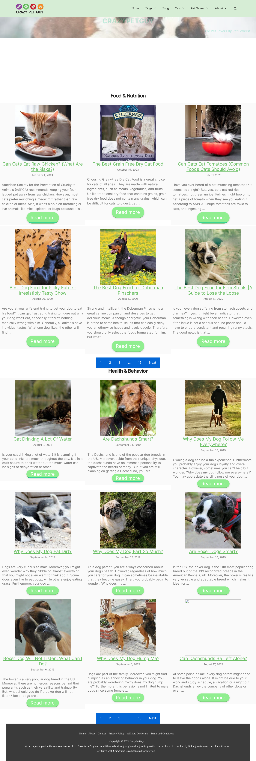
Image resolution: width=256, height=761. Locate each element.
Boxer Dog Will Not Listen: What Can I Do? (42, 661)
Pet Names (198, 8)
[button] (235, 8)
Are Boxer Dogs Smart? (213, 551)
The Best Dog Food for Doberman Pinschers (128, 290)
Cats (178, 8)
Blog (165, 8)
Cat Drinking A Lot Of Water (42, 439)
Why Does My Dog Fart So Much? (128, 551)
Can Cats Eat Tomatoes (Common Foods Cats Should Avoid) (213, 166)
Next (152, 362)
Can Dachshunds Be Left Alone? (213, 658)
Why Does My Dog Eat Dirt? (43, 551)
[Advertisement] (128, 66)
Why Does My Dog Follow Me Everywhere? (213, 441)
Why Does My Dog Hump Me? (128, 658)
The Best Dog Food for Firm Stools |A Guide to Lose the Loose (213, 290)
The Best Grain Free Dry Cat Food (128, 164)
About (219, 8)
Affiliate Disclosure (137, 733)
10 (139, 718)
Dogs (148, 8)
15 (139, 362)
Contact (102, 733)
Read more (43, 217)
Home (135, 8)
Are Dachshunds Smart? (128, 439)
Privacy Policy (116, 733)
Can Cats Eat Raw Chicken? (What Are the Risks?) (42, 166)
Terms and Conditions (162, 733)
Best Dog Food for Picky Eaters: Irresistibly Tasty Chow (43, 290)
